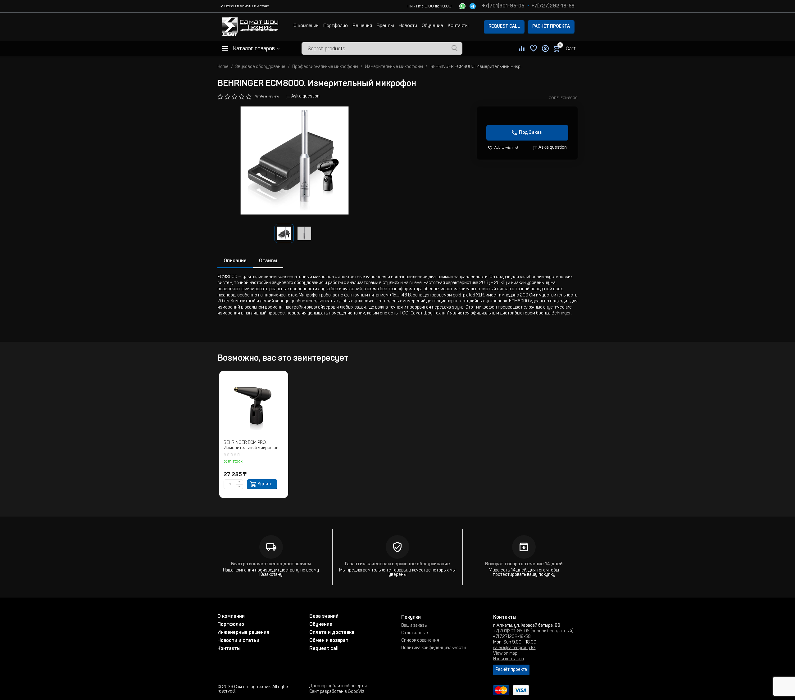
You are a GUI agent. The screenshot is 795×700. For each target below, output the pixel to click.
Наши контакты (508, 659)
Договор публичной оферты (338, 686)
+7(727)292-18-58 (553, 6)
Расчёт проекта (551, 27)
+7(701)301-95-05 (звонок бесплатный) (533, 631)
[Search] (454, 48)
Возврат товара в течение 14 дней (524, 564)
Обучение (432, 26)
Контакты (458, 26)
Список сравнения (420, 641)
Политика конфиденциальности (433, 648)
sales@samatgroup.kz (514, 648)
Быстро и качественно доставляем (271, 564)
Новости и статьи (238, 640)
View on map (505, 654)
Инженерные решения (243, 632)
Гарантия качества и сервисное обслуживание (397, 564)
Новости (408, 26)
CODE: (554, 98)
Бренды (385, 26)
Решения (362, 26)
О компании (306, 26)
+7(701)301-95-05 (503, 6)
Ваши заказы (414, 626)
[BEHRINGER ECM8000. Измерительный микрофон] (295, 160)
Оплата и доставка (331, 632)
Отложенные (414, 633)
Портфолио (335, 26)
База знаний (323, 616)
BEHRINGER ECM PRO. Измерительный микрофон (251, 445)
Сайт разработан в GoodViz (336, 692)
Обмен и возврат (328, 640)
